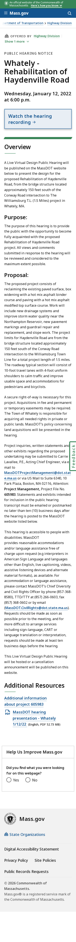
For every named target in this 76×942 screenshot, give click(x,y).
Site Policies (45, 860)
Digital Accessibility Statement (31, 849)
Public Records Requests (26, 871)
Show (15, 41)
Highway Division (59, 23)
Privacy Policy (16, 860)
